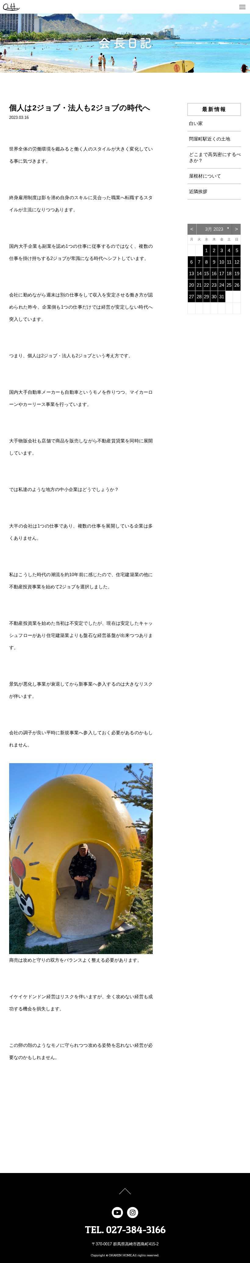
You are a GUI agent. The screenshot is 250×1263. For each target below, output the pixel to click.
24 (221, 285)
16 (214, 273)
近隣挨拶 (198, 191)
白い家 (196, 123)
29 (206, 296)
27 (191, 296)
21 (199, 285)
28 (199, 296)
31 (221, 296)
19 (236, 273)
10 (221, 262)
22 (206, 285)
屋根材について (205, 175)
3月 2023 (214, 229)
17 (221, 273)
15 (206, 273)
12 (236, 262)
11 (229, 262)
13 (191, 273)
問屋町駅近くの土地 (209, 138)
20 (191, 285)
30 (214, 296)
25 (229, 285)
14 (199, 273)
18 (229, 273)
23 (214, 285)
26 (236, 285)
